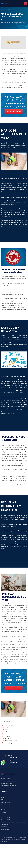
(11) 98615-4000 (12, 757)
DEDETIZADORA (5, 824)
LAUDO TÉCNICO (5, 829)
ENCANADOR (4, 815)
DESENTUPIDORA (5, 817)
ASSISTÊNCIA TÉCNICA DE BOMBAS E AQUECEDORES (13, 822)
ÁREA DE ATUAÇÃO (5, 802)
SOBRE (2, 797)
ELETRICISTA (4, 826)
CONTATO (3, 799)
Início (2, 22)
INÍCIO (2, 795)
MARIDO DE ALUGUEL (6, 819)
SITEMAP (3, 804)
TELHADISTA (4, 812)
